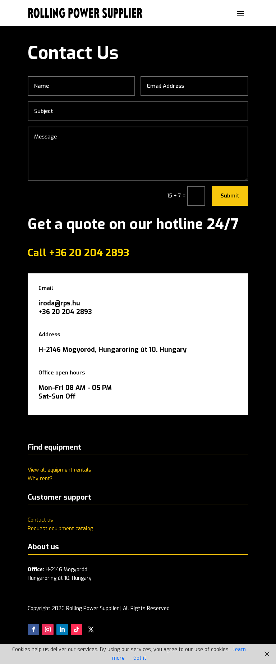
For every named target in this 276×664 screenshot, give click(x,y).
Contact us (40, 520)
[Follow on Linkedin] (62, 629)
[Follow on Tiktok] (76, 629)
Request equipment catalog (60, 528)
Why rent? (40, 478)
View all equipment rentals (59, 470)
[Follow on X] (91, 629)
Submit (230, 195)
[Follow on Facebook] (33, 629)
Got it (139, 658)
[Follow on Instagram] (48, 629)
